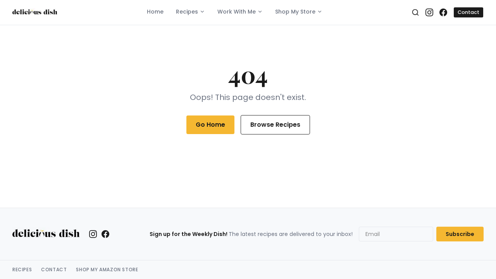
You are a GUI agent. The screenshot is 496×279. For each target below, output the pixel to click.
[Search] (415, 12)
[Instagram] (429, 12)
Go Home (210, 124)
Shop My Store (295, 12)
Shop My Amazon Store (107, 270)
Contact (468, 12)
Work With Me (236, 12)
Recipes (187, 12)
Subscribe (460, 234)
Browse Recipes (275, 124)
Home (155, 12)
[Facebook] (443, 12)
